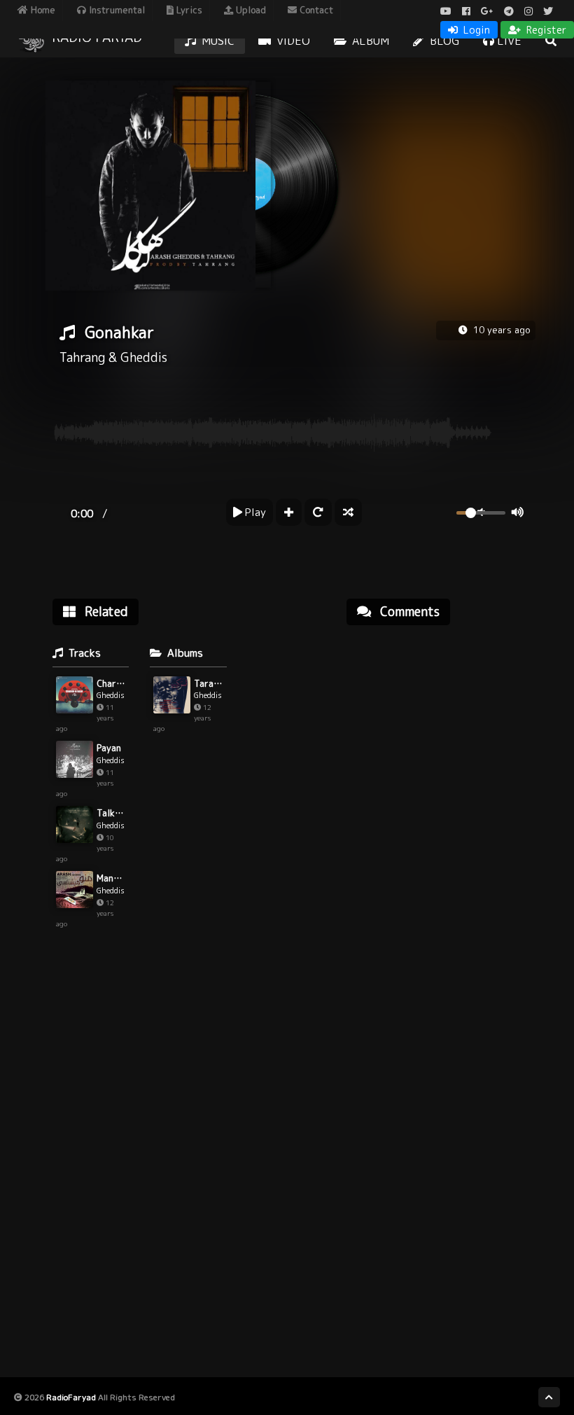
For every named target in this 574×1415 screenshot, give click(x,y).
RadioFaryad (71, 1397)
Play (254, 512)
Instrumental (115, 10)
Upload (249, 10)
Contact (315, 10)
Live (508, 40)
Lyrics (188, 10)
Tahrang (82, 357)
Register (545, 29)
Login (475, 29)
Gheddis (143, 357)
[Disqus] (441, 814)
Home (41, 10)
